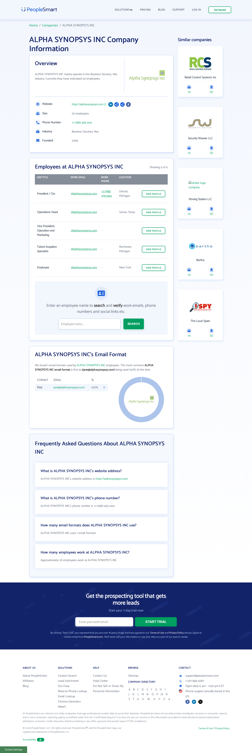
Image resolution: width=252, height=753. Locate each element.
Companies (50, 25)
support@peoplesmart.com (202, 675)
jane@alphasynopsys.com (69, 387)
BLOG (161, 10)
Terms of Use (157, 633)
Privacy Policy (176, 633)
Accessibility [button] (29, 740)
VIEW (153, 194)
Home (33, 25)
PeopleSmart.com (93, 637)
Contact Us (100, 675)
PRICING (145, 10)
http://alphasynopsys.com (87, 104)
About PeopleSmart (35, 675)
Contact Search (67, 675)
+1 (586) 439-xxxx (106, 193)
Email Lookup (66, 696)
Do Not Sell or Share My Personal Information (108, 689)
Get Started (220, 10)
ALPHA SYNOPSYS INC (91, 365)
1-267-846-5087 (194, 680)
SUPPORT (178, 10)
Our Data (64, 686)
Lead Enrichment (68, 680)
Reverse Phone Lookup (72, 691)
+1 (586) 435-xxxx (82, 123)
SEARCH (133, 324)
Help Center (100, 680)
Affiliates (28, 680)
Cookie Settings (14, 749)
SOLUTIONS (122, 10)
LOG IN (196, 10)
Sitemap (133, 675)
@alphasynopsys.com (84, 193)
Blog (25, 686)
